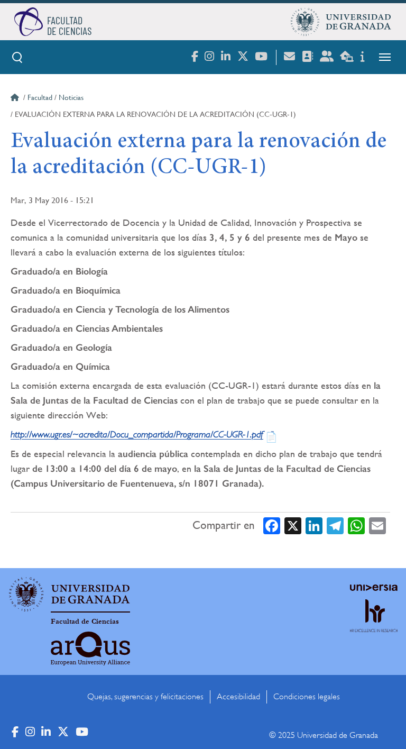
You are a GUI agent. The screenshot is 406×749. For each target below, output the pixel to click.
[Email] (377, 525)
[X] (292, 525)
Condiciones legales (306, 696)
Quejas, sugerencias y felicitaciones (145, 696)
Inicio (16, 99)
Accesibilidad (238, 696)
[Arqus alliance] (90, 648)
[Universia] (374, 587)
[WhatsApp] (356, 525)
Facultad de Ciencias (85, 621)
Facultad (39, 97)
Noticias (71, 97)
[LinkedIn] (314, 525)
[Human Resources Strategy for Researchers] (374, 625)
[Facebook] (271, 525)
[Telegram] (335, 525)
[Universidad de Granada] (341, 21)
